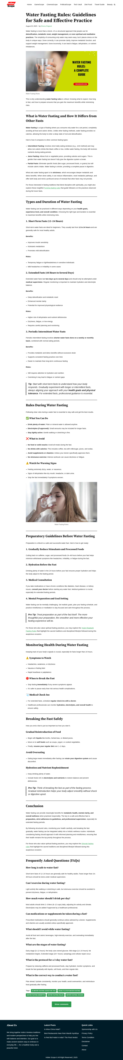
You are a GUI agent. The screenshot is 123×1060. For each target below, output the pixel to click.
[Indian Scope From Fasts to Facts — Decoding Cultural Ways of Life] (11, 4)
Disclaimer (86, 1041)
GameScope (39, 4)
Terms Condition (88, 1037)
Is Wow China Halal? (52, 1029)
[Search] (114, 4)
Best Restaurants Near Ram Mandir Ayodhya (61, 1033)
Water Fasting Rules (56, 995)
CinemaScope (52, 4)
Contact (85, 1046)
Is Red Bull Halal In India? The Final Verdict (61, 1037)
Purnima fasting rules (52, 188)
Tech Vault (78, 4)
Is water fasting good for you (44, 990)
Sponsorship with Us (89, 1029)
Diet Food (88, 4)
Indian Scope (51, 1057)
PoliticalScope (65, 4)
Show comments (61, 1004)
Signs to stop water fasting (69, 990)
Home (29, 4)
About (84, 1050)
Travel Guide (99, 4)
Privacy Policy (87, 1033)
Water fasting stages (74, 995)
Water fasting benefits (36, 995)
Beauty (110, 4)
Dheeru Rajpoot (46, 26)
